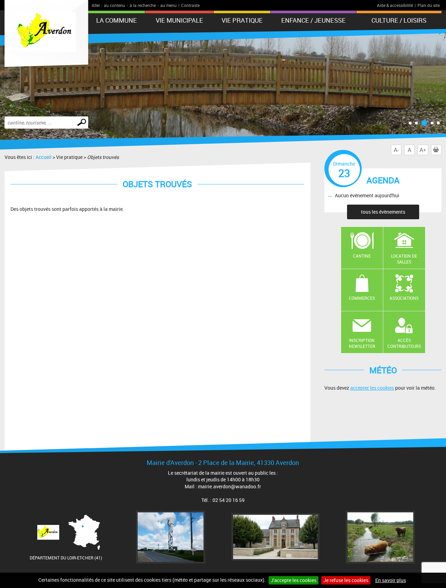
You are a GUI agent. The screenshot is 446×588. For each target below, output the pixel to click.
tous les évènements (383, 211)
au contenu (114, 5)
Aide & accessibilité (395, 5)
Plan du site (428, 5)
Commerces (362, 298)
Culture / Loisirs (398, 20)
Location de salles (404, 259)
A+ (423, 150)
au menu (168, 5)
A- (396, 150)
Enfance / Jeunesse (313, 20)
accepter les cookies (372, 387)
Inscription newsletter (362, 343)
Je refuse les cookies (345, 580)
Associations (404, 298)
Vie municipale (179, 20)
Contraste (190, 5)
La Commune (116, 20)
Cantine (362, 256)
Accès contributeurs (404, 343)
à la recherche (143, 5)
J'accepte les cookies (293, 580)
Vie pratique (242, 20)
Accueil (44, 157)
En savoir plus (390, 580)
